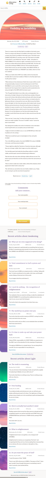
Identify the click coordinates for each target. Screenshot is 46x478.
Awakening (25, 176)
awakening (21, 46)
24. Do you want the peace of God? (21, 453)
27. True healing (15, 386)
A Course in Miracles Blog (19, 44)
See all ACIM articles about (22, 354)
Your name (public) (23, 195)
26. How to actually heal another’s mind (23, 406)
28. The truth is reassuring (19, 364)
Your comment (23, 208)
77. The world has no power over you (22, 311)
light (26, 46)
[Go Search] (44, 8)
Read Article (12, 257)
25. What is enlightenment (19, 429)
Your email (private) (23, 201)
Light (30, 176)
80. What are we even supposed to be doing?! (25, 242)
